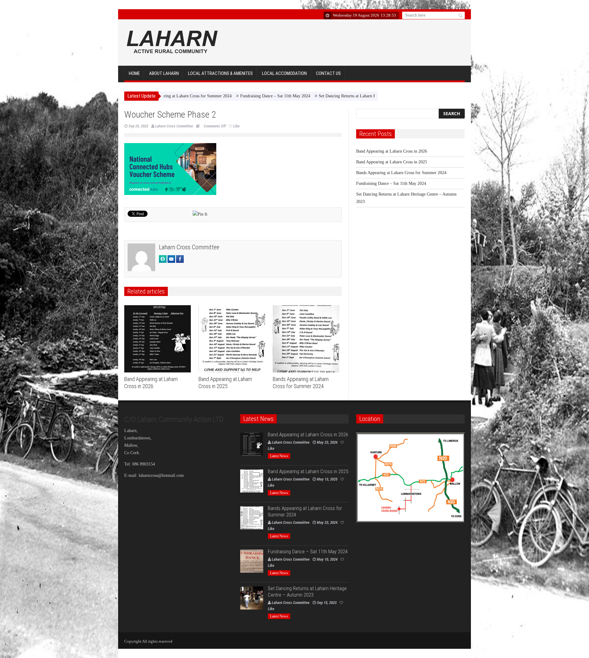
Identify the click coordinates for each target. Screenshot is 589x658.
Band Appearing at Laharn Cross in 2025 (391, 162)
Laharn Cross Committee (174, 126)
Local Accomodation (284, 73)
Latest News (279, 456)
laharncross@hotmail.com (161, 475)
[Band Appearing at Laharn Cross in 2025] (233, 339)
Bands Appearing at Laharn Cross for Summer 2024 (401, 172)
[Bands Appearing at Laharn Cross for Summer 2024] (307, 339)
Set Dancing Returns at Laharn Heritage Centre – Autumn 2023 (339, 96)
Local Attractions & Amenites (220, 73)
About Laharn (164, 73)
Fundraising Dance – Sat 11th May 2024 (240, 96)
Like (236, 126)
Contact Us (328, 73)
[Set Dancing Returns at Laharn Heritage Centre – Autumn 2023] (251, 597)
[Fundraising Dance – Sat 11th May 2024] (251, 561)
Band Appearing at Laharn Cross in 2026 (151, 382)
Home (134, 73)
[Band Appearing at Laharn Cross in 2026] (159, 339)
